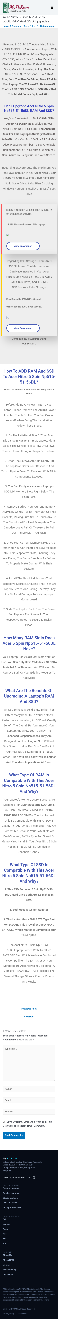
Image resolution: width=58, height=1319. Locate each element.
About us (7, 1255)
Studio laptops (10, 1198)
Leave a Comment (12, 26)
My (10, 1158)
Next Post (29, 1016)
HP (4, 1239)
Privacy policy (9, 1270)
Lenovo (6, 1224)
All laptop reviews (12, 1208)
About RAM (8, 1260)
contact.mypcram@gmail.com (16, 1177)
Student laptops (11, 1188)
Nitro (32, 26)
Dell (4, 1219)
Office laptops (10, 1203)
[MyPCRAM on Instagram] (34, 1177)
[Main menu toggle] (52, 8)
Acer (26, 26)
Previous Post (28, 1009)
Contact (6, 1265)
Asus (5, 1229)
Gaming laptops (11, 1193)
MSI (4, 1243)
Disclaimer (8, 1274)
